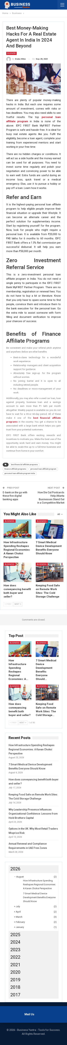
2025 (15, 934)
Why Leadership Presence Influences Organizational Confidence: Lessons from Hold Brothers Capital (33, 813)
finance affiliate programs (15, 469)
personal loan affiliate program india (19, 473)
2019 (15, 979)
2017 (15, 994)
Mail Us (29, 1014)
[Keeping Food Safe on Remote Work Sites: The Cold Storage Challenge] (50, 572)
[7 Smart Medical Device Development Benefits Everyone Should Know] (50, 529)
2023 (15, 949)
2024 (15, 942)
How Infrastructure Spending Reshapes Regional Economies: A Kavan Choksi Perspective (31, 749)
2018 (15, 987)
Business (11, 53)
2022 (15, 957)
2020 (15, 972)
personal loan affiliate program (43, 469)
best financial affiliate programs (24, 465)
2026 (15, 868)
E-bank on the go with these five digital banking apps (15, 496)
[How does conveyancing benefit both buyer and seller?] (17, 572)
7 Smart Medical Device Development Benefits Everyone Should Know (39, 897)
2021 (15, 964)
